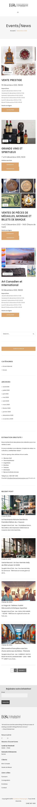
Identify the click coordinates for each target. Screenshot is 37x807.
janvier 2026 (7, 412)
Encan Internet (8, 72)
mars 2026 (6, 405)
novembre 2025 (8, 419)
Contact (4, 788)
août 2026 (6, 387)
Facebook (32, 478)
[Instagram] (8, 739)
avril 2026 (6, 401)
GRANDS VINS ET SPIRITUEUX (11, 150)
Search (33, 334)
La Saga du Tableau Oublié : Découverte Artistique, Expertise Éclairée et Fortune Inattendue (14, 608)
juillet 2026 (6, 390)
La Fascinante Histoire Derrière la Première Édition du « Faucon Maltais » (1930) (14, 522)
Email (3, 692)
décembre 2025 (8, 415)
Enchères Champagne (20, 799)
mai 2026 (6, 397)
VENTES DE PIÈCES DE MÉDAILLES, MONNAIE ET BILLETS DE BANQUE (16, 216)
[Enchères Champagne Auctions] (18, 5)
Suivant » (22, 670)
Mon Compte (5, 764)
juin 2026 (5, 394)
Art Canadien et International (11, 283)
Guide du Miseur (6, 767)
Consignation (5, 780)
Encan (5, 141)
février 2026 (6, 408)
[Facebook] (3, 739)
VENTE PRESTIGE (11, 80)
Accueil (12, 31)
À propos (4, 777)
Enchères (4, 784)
